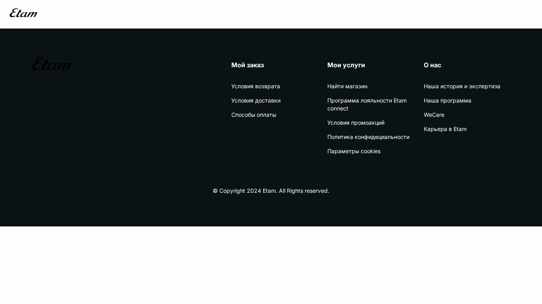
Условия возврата (255, 86)
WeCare (434, 114)
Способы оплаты (253, 114)
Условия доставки (256, 100)
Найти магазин (347, 86)
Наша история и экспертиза (462, 86)
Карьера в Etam (445, 128)
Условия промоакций (355, 122)
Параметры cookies (354, 151)
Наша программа (447, 100)
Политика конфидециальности (368, 136)
